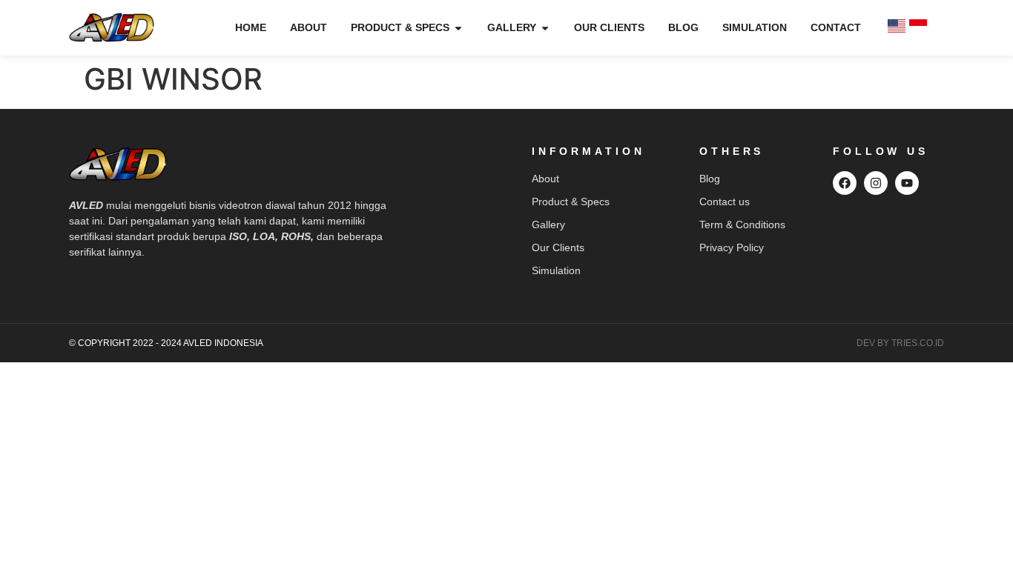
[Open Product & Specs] (458, 28)
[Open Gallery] (545, 28)
